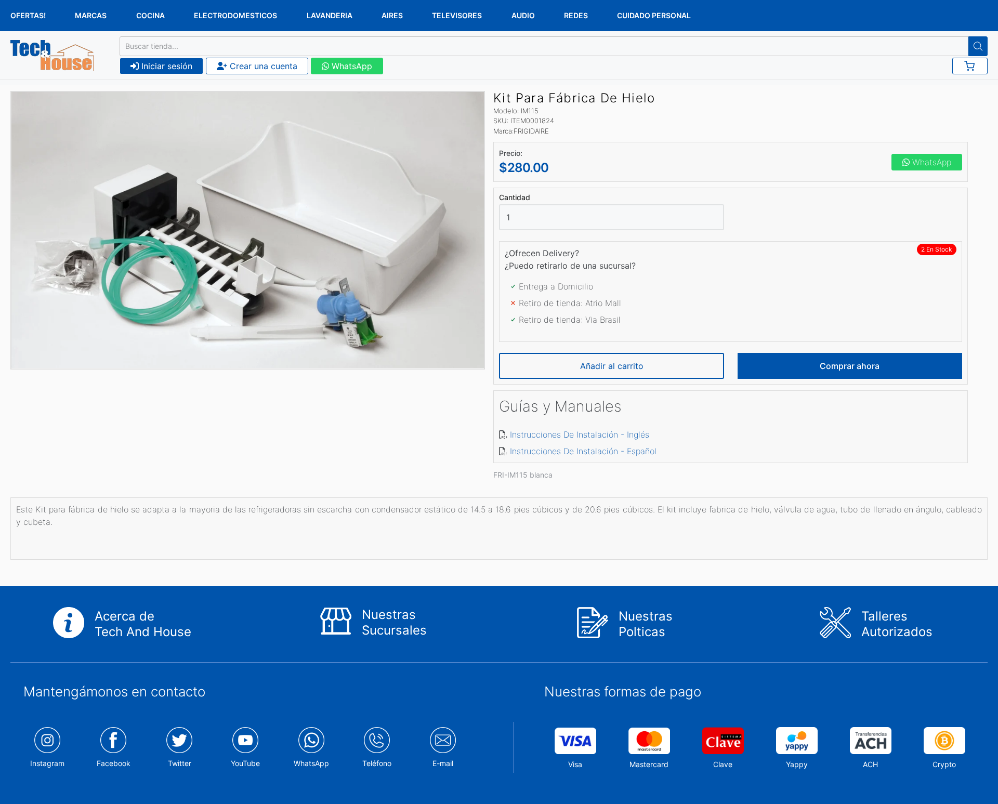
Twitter (179, 763)
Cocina (150, 15)
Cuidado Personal (654, 15)
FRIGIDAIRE (531, 131)
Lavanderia (329, 15)
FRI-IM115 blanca (523, 474)
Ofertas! (28, 15)
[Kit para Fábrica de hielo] (247, 230)
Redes (576, 15)
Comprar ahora (849, 366)
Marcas (91, 15)
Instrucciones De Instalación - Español (583, 451)
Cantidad (514, 197)
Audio (523, 15)
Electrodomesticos (235, 15)
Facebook (113, 763)
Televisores (457, 15)
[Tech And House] (52, 55)
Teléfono (376, 763)
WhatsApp (350, 66)
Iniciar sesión (165, 66)
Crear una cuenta (262, 66)
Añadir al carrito (612, 366)
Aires (392, 15)
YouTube (245, 763)
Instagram (47, 763)
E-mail (442, 763)
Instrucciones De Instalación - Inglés (579, 434)
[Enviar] (978, 46)
